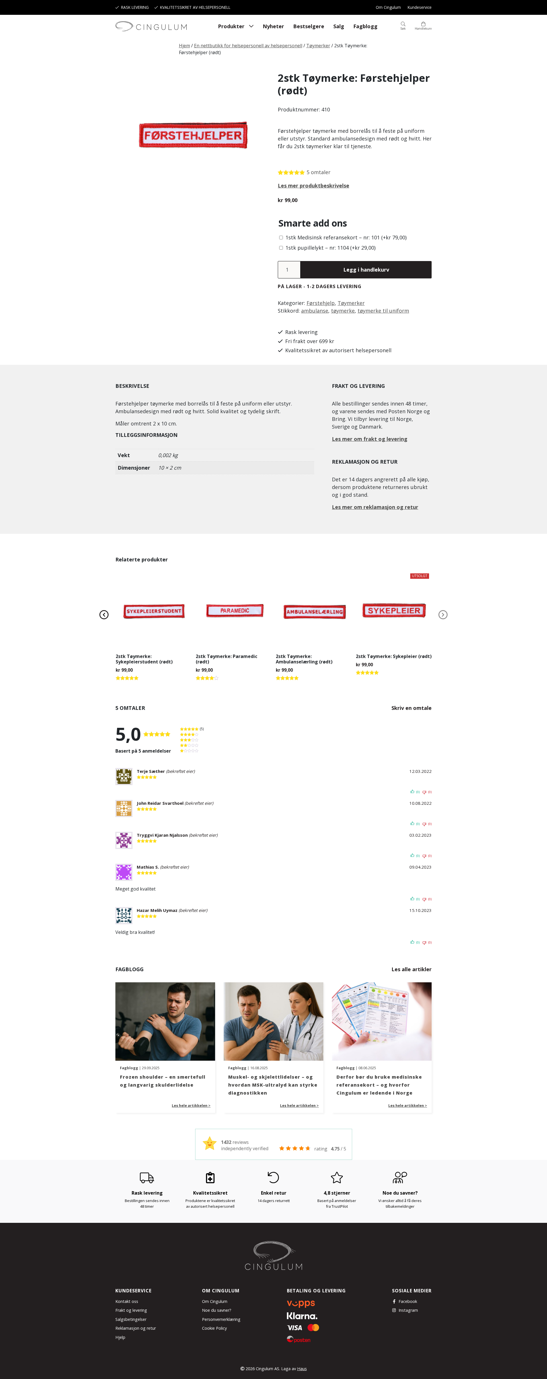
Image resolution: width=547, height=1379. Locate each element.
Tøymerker (318, 45)
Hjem (184, 45)
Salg (338, 26)
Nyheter (273, 26)
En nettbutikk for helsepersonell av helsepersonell (248, 45)
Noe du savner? (216, 1310)
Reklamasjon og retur (135, 1328)
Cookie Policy (214, 1328)
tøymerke (343, 310)
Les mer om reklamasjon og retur (375, 507)
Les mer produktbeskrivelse (313, 185)
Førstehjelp (321, 303)
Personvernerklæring (221, 1319)
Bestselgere (308, 26)
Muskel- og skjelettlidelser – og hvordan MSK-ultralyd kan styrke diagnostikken (272, 1085)
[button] (403, 26)
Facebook (408, 1301)
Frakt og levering (131, 1310)
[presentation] (104, 614)
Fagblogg (365, 26)
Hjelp (120, 1337)
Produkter (231, 26)
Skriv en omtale (411, 707)
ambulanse (314, 310)
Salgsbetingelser (130, 1319)
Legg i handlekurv (366, 269)
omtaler (318, 172)
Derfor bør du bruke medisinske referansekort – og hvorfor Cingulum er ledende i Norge (379, 1085)
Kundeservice (420, 7)
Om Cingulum (388, 7)
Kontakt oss (126, 1301)
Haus (302, 1368)
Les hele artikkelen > (191, 1105)
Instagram (408, 1310)
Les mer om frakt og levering (369, 438)
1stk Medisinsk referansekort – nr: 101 (346, 237)
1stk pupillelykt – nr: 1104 (330, 247)
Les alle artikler (411, 969)
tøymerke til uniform (383, 310)
